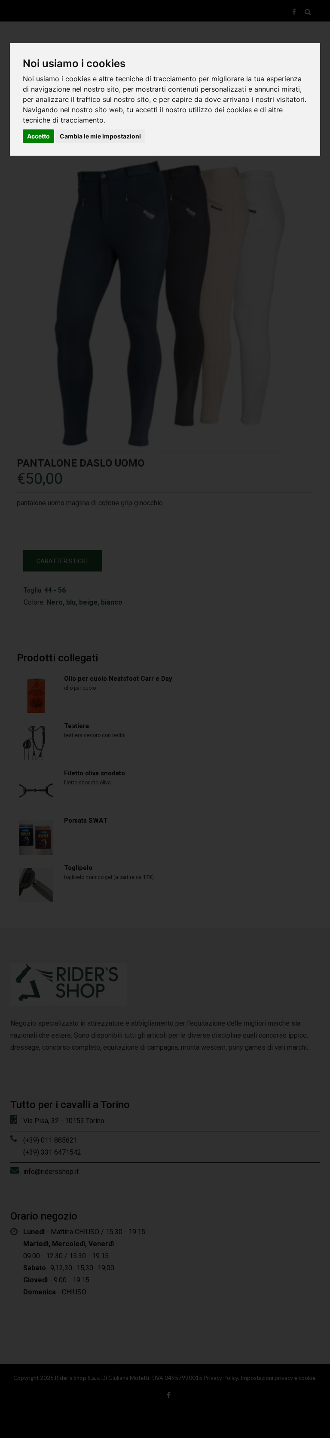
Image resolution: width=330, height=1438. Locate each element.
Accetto (38, 136)
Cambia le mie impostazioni (100, 136)
